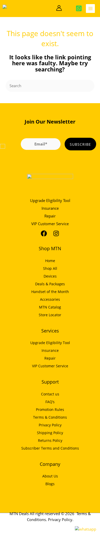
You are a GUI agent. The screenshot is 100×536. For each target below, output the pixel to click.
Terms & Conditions (50, 417)
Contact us (50, 394)
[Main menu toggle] (90, 8)
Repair (50, 215)
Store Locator (50, 314)
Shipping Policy (50, 432)
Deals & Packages (50, 283)
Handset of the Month (50, 291)
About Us (50, 476)
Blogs (50, 483)
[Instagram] (56, 233)
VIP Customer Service (50, 223)
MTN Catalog (50, 307)
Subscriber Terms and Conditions (50, 448)
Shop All (50, 268)
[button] (50, 8)
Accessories (50, 299)
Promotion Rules (50, 409)
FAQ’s (50, 401)
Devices (50, 276)
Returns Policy (50, 440)
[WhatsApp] (79, 8)
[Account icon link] (59, 8)
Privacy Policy (50, 425)
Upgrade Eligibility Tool (50, 200)
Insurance (50, 208)
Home (50, 260)
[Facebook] (44, 233)
